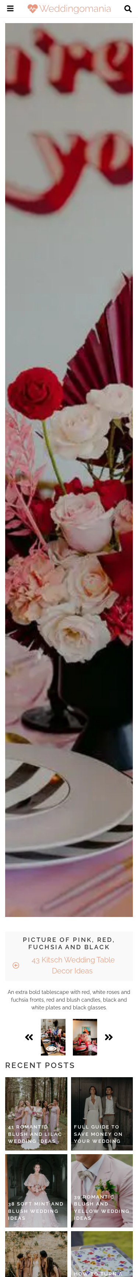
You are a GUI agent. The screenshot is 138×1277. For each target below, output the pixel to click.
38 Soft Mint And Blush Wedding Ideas (36, 1211)
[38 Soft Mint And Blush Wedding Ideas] (36, 1191)
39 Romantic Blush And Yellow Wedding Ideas (102, 1207)
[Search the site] (128, 9)
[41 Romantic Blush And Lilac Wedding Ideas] (36, 1114)
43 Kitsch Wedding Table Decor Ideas (72, 965)
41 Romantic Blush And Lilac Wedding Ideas (35, 1134)
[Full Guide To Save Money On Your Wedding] (102, 1114)
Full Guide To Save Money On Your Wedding (98, 1134)
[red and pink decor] (85, 1037)
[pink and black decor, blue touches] (53, 1037)
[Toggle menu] (10, 9)
